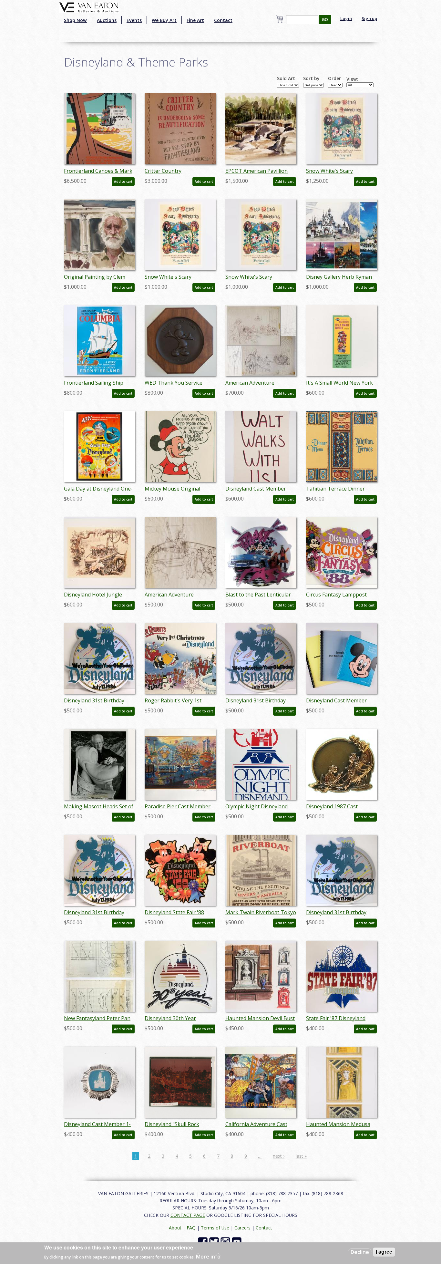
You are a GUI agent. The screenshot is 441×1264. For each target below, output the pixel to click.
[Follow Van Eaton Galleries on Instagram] (226, 1241)
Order (334, 78)
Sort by (311, 78)
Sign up (369, 18)
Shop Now (75, 20)
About (175, 1228)
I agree (384, 1252)
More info (208, 1256)
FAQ (191, 1228)
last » (301, 1156)
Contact (223, 20)
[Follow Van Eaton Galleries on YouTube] (237, 1241)
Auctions (107, 20)
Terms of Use (215, 1228)
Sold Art (286, 78)
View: (352, 79)
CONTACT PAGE (187, 1215)
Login (346, 18)
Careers (242, 1228)
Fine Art (195, 20)
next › (278, 1156)
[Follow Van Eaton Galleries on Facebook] (203, 1241)
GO (325, 19)
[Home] (89, 6)
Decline (360, 1252)
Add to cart (123, 181)
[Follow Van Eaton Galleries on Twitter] (215, 1241)
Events (134, 20)
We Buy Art (164, 20)
